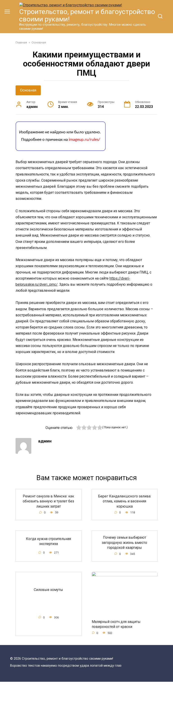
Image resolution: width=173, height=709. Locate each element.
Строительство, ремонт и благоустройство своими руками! (87, 15)
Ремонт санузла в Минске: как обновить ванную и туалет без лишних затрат (48, 501)
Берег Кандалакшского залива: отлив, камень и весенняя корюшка (124, 501)
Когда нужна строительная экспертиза (48, 541)
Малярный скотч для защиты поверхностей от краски (116, 624)
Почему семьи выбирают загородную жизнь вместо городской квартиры (124, 542)
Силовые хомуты (48, 589)
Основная (28, 90)
